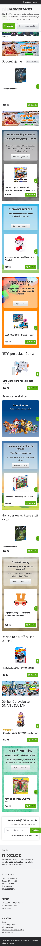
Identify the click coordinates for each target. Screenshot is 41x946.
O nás (4, 922)
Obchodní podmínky (9, 924)
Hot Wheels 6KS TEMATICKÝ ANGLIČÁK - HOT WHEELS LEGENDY (20, 189)
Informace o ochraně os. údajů (13, 929)
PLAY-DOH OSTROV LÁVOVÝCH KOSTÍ (18, 800)
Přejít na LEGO (20, 303)
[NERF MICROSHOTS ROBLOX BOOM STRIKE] (20, 368)
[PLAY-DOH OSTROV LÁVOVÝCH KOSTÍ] (20, 786)
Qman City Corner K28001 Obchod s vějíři (20, 732)
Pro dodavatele (7, 932)
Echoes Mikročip (10, 546)
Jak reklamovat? (8, 927)
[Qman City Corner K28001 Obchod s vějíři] (20, 720)
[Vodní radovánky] (20, 48)
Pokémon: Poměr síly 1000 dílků (19, 496)
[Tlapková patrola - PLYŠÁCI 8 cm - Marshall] (20, 244)
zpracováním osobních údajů (29, 835)
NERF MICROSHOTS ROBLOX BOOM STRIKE (18, 382)
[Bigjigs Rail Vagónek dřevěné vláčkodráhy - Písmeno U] (20, 600)
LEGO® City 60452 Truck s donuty (19, 334)
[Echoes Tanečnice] (20, 76)
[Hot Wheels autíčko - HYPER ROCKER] (20, 655)
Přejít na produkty (20, 465)
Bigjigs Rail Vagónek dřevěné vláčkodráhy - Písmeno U (17, 614)
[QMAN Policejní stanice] (20, 688)
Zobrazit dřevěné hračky (20, 581)
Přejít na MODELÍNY (20, 767)
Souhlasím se (24, 835)
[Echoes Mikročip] (20, 534)
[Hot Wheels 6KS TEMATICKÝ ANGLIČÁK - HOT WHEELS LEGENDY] (20, 175)
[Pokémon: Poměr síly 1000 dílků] (20, 484)
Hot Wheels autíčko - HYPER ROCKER (19, 668)
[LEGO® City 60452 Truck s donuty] (20, 322)
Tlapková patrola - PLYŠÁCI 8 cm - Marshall (19, 258)
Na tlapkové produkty (21, 226)
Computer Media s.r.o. (23, 940)
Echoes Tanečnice (10, 88)
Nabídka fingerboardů (21, 156)
